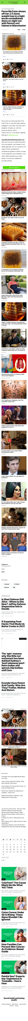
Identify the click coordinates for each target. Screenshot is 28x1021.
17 (3, 849)
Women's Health (5, 972)
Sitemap (12, 1005)
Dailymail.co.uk (13, 135)
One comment (6, 29)
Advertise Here (22, 1004)
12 (10, 847)
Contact (16, 1005)
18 (7, 849)
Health (3, 879)
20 (14, 849)
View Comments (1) (14, 167)
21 (17, 849)
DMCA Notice (15, 1004)
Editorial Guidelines (6, 1004)
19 (10, 849)
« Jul (2, 860)
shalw (2, 571)
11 (6, 847)
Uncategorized (7, 9)
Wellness (4, 909)
